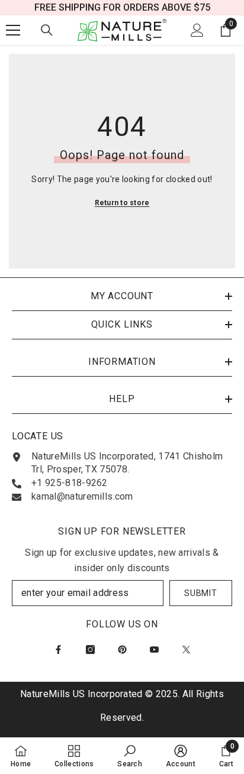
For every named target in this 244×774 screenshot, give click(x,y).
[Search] (47, 30)
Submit (200, 593)
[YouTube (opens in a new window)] (154, 649)
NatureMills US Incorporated (82, 693)
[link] (129, 756)
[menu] (13, 30)
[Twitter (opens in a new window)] (186, 649)
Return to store (122, 203)
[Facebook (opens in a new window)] (58, 649)
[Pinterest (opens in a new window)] (122, 649)
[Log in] (197, 30)
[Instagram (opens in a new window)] (90, 649)
